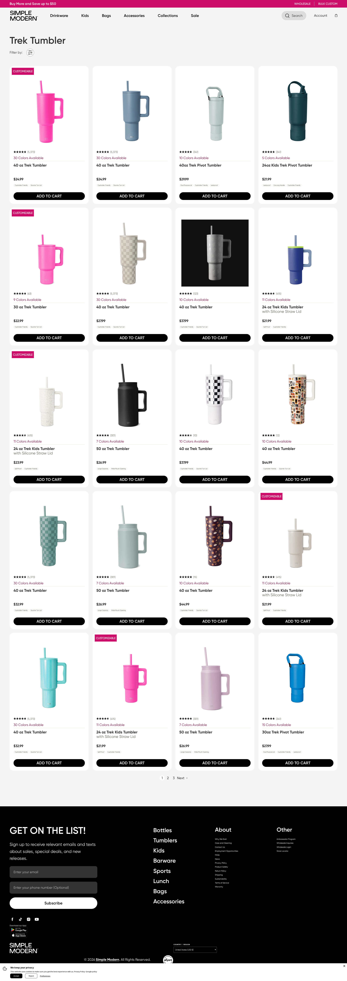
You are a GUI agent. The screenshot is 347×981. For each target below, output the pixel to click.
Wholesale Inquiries (285, 843)
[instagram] (28, 919)
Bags (106, 15)
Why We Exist (221, 839)
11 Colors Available (276, 300)
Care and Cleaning (223, 843)
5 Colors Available (276, 158)
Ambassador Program (286, 839)
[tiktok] (20, 919)
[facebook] (12, 919)
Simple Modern (107, 959)
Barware (164, 860)
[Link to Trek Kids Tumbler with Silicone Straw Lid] (297, 247)
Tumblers (165, 840)
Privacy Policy (221, 863)
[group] (49, 135)
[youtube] (36, 919)
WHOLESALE (302, 3)
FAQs (217, 855)
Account (320, 15)
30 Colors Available (29, 158)
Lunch (161, 881)
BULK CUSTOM (327, 3)
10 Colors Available (194, 158)
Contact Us (220, 847)
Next (180, 778)
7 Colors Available (110, 441)
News (217, 859)
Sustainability (221, 879)
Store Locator (282, 851)
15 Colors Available (276, 725)
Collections (168, 15)
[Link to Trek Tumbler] (49, 105)
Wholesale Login (284, 847)
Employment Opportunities (226, 851)
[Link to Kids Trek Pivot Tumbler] (297, 105)
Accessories (134, 15)
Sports (162, 870)
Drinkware (59, 15)
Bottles (162, 830)
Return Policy (220, 871)
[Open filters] (30, 52)
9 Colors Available (27, 300)
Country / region (182, 944)
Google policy (91, 971)
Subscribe (53, 903)
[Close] (344, 966)
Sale (195, 15)
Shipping (219, 875)
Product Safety (221, 867)
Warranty (219, 887)
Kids (85, 15)
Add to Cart (49, 196)
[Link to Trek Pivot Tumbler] (214, 105)
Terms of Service (222, 883)
